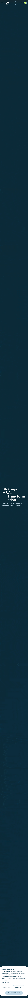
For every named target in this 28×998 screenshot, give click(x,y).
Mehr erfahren (5, 982)
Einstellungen (6, 987)
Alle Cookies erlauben (14, 992)
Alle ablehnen (18, 987)
